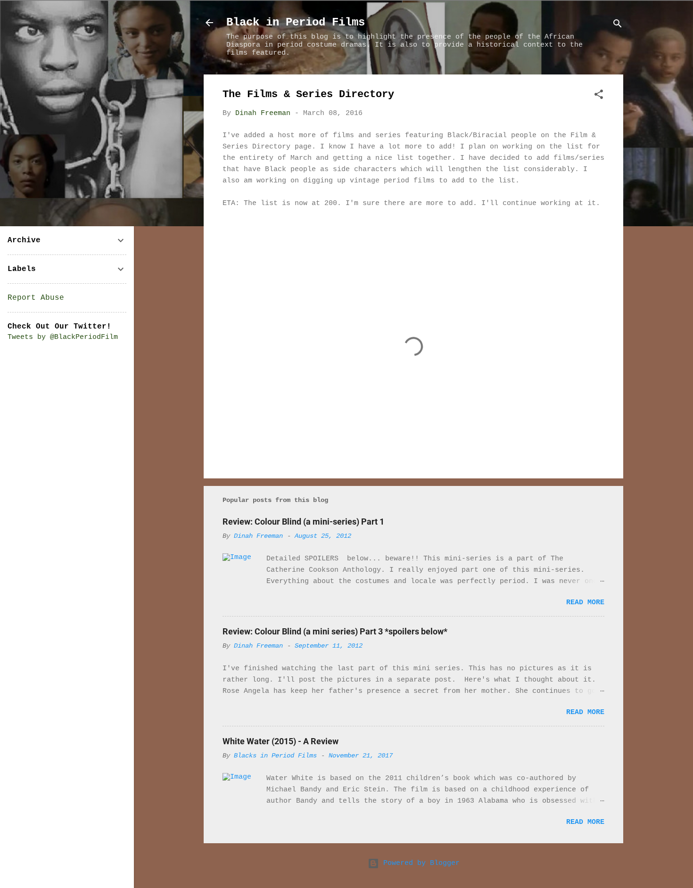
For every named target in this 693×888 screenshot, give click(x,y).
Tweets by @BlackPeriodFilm (63, 337)
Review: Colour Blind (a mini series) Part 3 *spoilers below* (335, 631)
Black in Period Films (295, 22)
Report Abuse (36, 298)
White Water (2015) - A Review (280, 741)
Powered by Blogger (419, 863)
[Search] (617, 25)
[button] (598, 96)
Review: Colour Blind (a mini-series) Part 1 (303, 521)
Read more (585, 603)
